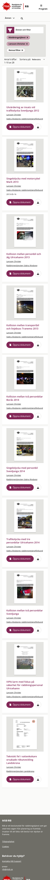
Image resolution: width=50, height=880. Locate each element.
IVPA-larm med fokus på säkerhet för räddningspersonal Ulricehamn (24, 685)
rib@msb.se (7, 869)
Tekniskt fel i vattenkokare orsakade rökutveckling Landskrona (21, 760)
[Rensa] (22, 50)
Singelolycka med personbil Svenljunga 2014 (22, 469)
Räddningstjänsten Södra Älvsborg (21, 265)
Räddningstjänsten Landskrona (20, 771)
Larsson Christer (13, 114)
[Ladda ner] (38, 127)
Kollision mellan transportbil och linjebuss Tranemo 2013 (22, 327)
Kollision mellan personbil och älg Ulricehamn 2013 (23, 255)
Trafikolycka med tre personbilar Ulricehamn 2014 (22, 541)
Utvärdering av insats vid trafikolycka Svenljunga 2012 (22, 109)
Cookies (5, 846)
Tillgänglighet (8, 841)
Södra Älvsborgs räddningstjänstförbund (24, 119)
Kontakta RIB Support (11, 861)
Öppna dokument (22, 126)
